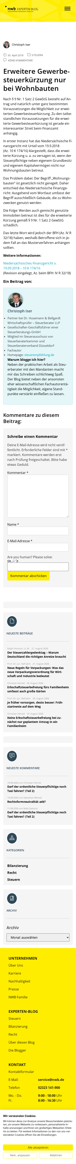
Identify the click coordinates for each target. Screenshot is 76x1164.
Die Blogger (17, 1050)
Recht (13, 1034)
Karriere (15, 973)
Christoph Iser (19, 310)
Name (13, 524)
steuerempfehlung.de (39, 355)
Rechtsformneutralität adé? (26, 802)
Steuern (15, 1018)
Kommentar (17, 472)
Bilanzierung (18, 1026)
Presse (14, 989)
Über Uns (16, 965)
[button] (64, 8)
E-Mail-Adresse (19, 541)
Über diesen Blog (22, 1042)
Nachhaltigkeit (19, 981)
